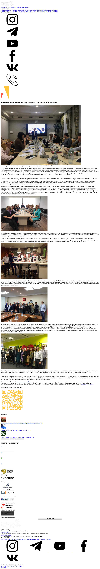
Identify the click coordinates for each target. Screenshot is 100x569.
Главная (3, 7)
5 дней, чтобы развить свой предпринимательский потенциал (17, 437)
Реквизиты (3, 567)
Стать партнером (50, 518)
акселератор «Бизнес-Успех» (23, 382)
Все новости (12, 439)
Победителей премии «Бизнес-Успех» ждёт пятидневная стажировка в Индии (21, 423)
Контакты (36, 539)
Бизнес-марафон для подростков (49, 10)
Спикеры (22, 7)
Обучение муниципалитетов (32, 10)
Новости (27, 7)
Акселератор (21, 10)
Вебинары (3, 10)
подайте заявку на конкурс (87, 384)
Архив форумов (29, 539)
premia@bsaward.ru (6, 535)
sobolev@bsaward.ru (6, 532)
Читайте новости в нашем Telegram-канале (11, 387)
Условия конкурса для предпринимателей (12, 566)
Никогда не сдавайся (11, 10)
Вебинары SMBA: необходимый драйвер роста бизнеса (15, 430)
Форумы (13, 7)
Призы (17, 7)
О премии (7, 7)
